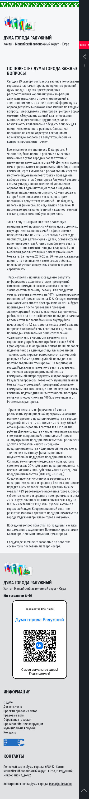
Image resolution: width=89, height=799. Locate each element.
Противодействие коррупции (23, 724)
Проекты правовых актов (20, 711)
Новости (84, 45)
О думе (8, 702)
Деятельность (13, 707)
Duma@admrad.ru (60, 784)
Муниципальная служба (20, 728)
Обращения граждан (17, 720)
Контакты (10, 733)
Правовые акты (14, 715)
